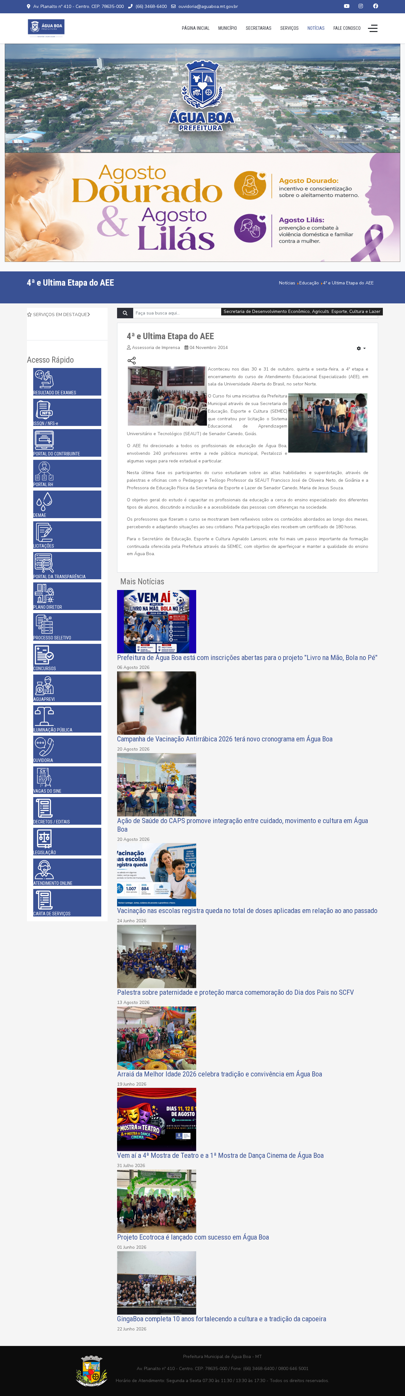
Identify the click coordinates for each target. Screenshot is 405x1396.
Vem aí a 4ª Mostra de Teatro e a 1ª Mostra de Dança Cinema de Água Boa (220, 1155)
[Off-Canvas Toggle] (372, 28)
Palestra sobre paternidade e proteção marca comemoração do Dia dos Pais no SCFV (235, 992)
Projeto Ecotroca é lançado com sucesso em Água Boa (193, 1237)
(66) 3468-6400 (151, 6)
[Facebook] (375, 6)
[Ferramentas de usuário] (361, 348)
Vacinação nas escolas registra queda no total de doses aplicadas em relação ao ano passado (247, 910)
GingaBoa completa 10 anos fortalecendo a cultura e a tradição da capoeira (221, 1319)
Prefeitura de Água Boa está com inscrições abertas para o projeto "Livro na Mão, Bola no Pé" (247, 657)
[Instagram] (360, 6)
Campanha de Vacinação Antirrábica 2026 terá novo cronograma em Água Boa (225, 739)
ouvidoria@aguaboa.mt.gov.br (208, 6)
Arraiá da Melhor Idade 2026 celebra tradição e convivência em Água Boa (219, 1074)
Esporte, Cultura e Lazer (356, 311)
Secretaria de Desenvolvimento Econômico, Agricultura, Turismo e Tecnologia (302, 311)
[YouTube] (347, 6)
